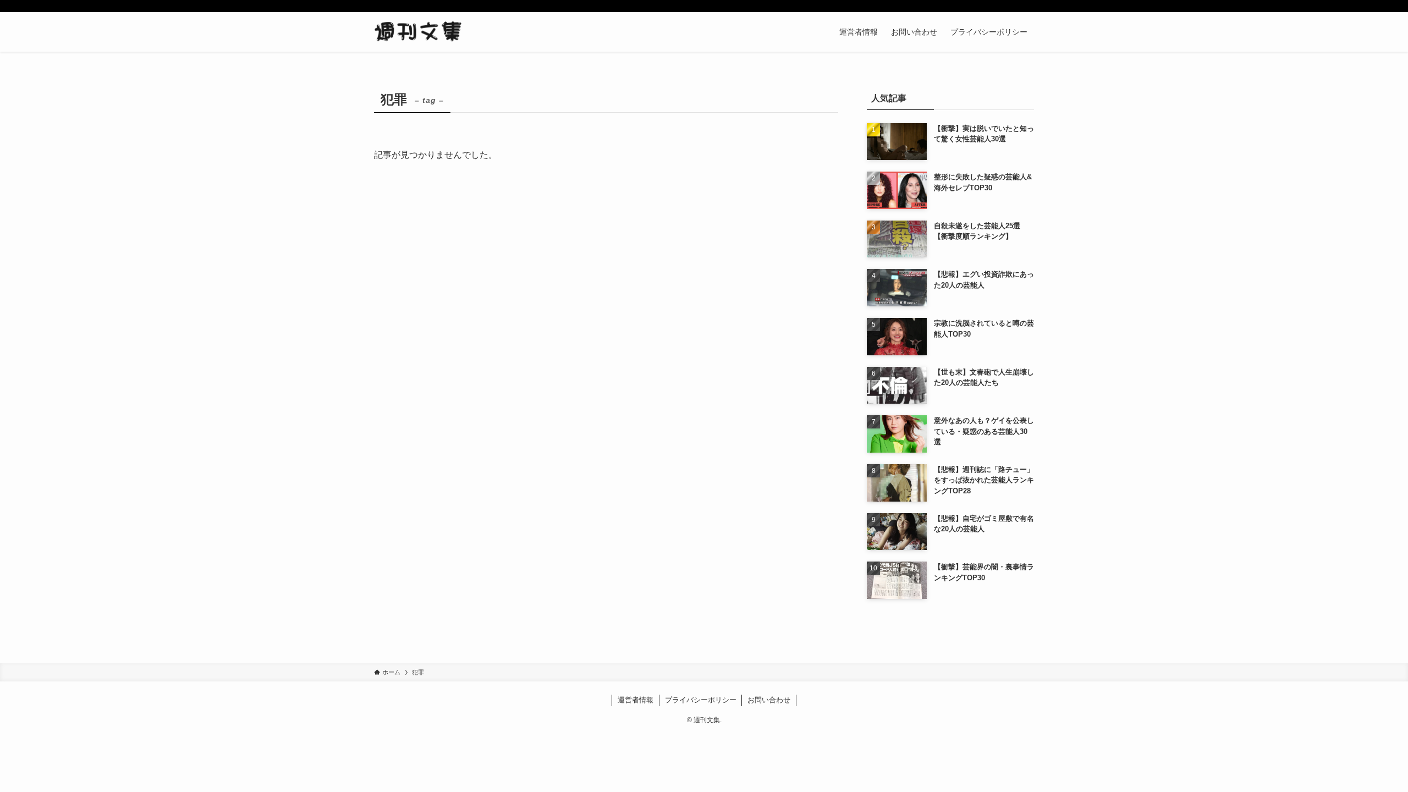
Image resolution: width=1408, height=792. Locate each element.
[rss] (1012, 6)
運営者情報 (635, 700)
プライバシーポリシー (700, 700)
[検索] (1027, 6)
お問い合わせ (768, 700)
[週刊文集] (418, 32)
